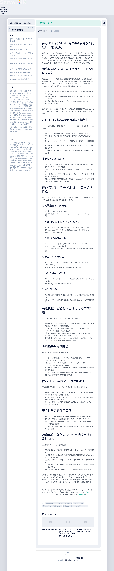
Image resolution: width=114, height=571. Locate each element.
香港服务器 (3, 10)
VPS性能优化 (13, 99)
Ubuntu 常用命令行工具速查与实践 (21, 69)
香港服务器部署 (20, 129)
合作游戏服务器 (57, 506)
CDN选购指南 (18, 97)
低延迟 (16, 151)
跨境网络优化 (77, 506)
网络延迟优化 (22, 117)
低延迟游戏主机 (46, 506)
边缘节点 (23, 122)
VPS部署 (26, 102)
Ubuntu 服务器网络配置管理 (19, 49)
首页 (1, 6)
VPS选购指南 (16, 102)
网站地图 (80, 558)
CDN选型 (21, 95)
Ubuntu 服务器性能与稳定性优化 (20, 79)
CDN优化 (21, 91)
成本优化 (20, 111)
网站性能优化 (25, 160)
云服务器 (2, 8)
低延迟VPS (17, 104)
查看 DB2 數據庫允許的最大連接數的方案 (84, 530)
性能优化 (20, 156)
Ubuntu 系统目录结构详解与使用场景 (22, 76)
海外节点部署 (24, 113)
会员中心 (4, 14)
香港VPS (19, 125)
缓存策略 (18, 115)
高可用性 (28, 129)
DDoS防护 (28, 97)
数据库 (50, 23)
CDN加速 (22, 143)
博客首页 (42, 23)
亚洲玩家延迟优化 (78, 503)
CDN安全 (16, 93)
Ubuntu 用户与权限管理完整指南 (20, 72)
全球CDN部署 (19, 106)
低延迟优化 (26, 104)
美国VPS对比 (15, 119)
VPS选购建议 (24, 99)
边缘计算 (28, 164)
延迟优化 (25, 108)
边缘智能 (12, 165)
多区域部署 (18, 108)
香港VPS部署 (20, 127)
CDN (13, 91)
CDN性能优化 (25, 93)
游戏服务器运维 (67, 506)
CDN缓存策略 (14, 95)
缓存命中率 (29, 158)
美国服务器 (3, 12)
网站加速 (27, 115)
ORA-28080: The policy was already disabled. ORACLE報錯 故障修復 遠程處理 (67, 532)
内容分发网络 (24, 154)
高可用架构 (28, 170)
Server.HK (81, 495)
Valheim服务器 (50, 503)
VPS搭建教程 (59, 503)
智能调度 (26, 111)
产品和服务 (42, 31)
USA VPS (75, 560)
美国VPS (30, 117)
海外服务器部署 (15, 158)
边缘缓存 (16, 122)
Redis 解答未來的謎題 (49, 529)
